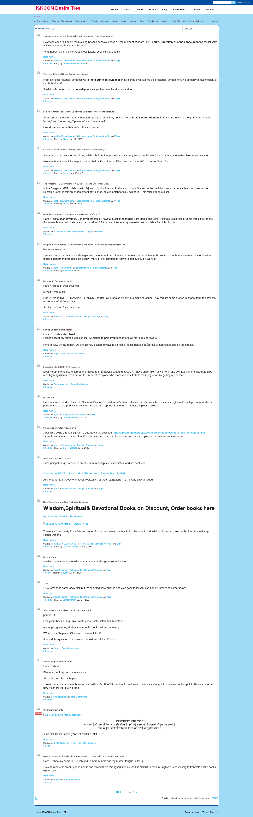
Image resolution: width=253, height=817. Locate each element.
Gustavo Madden (71, 546)
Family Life (153, 21)
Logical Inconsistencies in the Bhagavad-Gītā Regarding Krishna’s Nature (78, 111)
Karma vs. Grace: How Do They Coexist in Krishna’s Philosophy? (74, 149)
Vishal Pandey (70, 599)
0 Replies (47, 319)
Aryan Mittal (59, 316)
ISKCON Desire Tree (58, 8)
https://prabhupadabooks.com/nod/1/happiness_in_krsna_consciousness (159, 432)
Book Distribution (76, 353)
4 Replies (47, 270)
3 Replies (47, 101)
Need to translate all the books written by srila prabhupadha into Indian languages (83, 756)
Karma (133, 21)
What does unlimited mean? (57, 458)
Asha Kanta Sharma (63, 267)
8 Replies (47, 63)
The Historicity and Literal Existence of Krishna (65, 74)
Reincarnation (81, 21)
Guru (142, 21)
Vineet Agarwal (60, 384)
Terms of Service (210, 812)
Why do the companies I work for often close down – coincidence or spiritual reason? (84, 244)
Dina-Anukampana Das (74, 63)
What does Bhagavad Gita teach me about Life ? (67, 610)
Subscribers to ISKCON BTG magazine (61, 367)
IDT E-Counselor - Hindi (64, 742)
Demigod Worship (100, 21)
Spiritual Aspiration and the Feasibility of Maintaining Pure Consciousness (78, 36)
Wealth (165, 21)
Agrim (56, 414)
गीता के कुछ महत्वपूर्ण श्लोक (53, 710)
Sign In (248, 2)
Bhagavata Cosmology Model (57, 281)
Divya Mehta (59, 231)
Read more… (49, 57)
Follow (215, 799)
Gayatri (66, 173)
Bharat (66, 139)
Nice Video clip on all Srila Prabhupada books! (65, 502)
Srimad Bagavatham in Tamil (57, 661)
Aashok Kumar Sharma (64, 60)
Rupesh (57, 779)
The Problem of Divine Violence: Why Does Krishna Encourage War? (76, 183)
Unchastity (48, 397)
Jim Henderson (70, 447)
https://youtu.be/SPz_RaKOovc (62, 516)
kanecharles (69, 270)
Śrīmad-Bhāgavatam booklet (57, 329)
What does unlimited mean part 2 (59, 428)
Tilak (45, 583)
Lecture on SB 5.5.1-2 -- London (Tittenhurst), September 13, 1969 (84, 473)
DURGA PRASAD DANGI (65, 543)
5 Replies (47, 356)
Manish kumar (60, 570)
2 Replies (47, 139)
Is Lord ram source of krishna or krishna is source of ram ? (71, 214)
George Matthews (71, 417)
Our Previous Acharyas (194, 21)
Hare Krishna (49, 557)
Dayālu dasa (59, 353)
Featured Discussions (62, 21)
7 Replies (47, 234)
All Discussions (41, 21)
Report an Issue (192, 812)
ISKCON (176, 21)
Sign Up (240, 2)
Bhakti (123, 21)
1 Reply (47, 572)
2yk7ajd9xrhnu (60, 696)
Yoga (114, 21)
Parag (56, 648)
